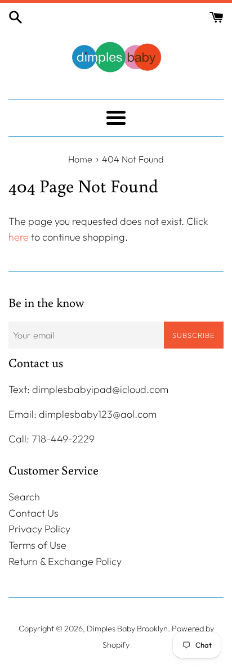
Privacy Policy (39, 528)
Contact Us (33, 513)
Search (24, 496)
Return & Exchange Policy (65, 561)
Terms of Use (37, 545)
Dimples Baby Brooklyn (127, 628)
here (18, 236)
